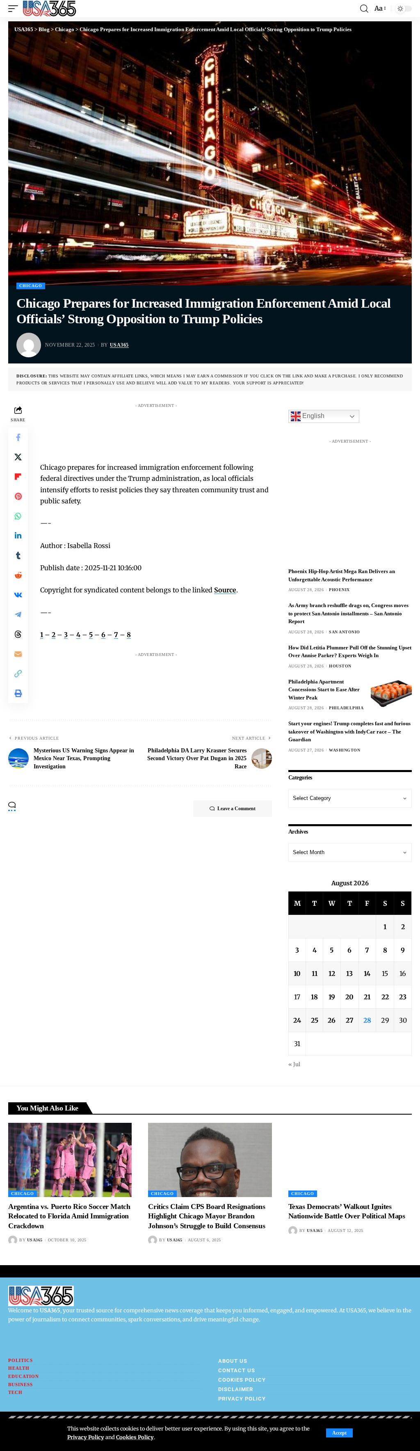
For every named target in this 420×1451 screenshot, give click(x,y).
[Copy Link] (18, 673)
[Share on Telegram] (18, 614)
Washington (344, 750)
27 (350, 1020)
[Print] (18, 693)
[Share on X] (18, 457)
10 (297, 973)
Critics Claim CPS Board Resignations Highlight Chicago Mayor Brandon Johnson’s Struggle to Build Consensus (206, 1216)
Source (225, 590)
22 (385, 997)
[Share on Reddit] (18, 575)
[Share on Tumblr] (18, 555)
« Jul (294, 1064)
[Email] (18, 654)
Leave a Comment (236, 808)
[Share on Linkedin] (18, 536)
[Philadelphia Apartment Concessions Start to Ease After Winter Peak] (391, 693)
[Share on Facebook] (18, 437)
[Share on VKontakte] (18, 595)
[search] (364, 9)
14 (367, 973)
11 (314, 973)
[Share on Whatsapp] (18, 516)
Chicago (30, 285)
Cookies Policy (135, 1437)
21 (367, 997)
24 (297, 1020)
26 (332, 1020)
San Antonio (344, 632)
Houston (340, 666)
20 (349, 997)
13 (349, 973)
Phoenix (339, 589)
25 (314, 1020)
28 (367, 1020)
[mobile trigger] (15, 8)
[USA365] (49, 8)
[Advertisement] (197, 430)
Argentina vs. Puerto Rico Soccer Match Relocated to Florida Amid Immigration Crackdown (69, 1216)
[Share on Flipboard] (18, 477)
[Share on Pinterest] (18, 496)
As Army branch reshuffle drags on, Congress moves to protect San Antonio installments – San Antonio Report (348, 613)
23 (402, 997)
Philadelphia (346, 708)
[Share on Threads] (18, 634)
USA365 (119, 345)
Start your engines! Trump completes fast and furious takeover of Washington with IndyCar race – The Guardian (349, 731)
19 (332, 997)
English (312, 416)
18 (314, 997)
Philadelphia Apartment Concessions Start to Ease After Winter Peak (324, 690)
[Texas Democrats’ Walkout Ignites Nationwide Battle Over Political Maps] (350, 1160)
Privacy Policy (85, 1437)
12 (332, 973)
